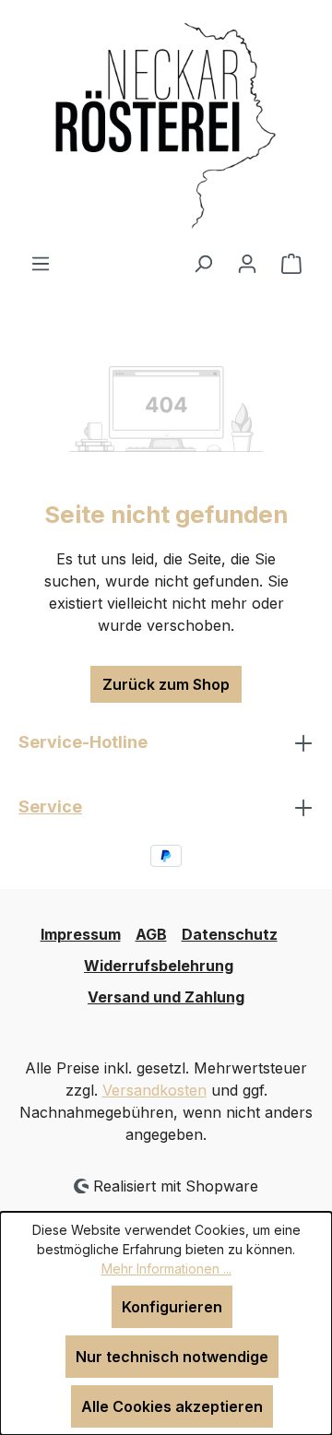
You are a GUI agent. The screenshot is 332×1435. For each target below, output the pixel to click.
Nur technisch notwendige (172, 1356)
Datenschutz (230, 934)
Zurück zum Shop (166, 684)
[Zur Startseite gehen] (166, 126)
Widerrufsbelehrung (158, 965)
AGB (151, 934)
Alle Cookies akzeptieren (172, 1406)
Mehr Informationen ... (166, 1268)
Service (50, 806)
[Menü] (40, 262)
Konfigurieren (172, 1307)
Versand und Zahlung (166, 997)
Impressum (81, 934)
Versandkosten (154, 1090)
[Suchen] (203, 262)
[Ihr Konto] (247, 262)
